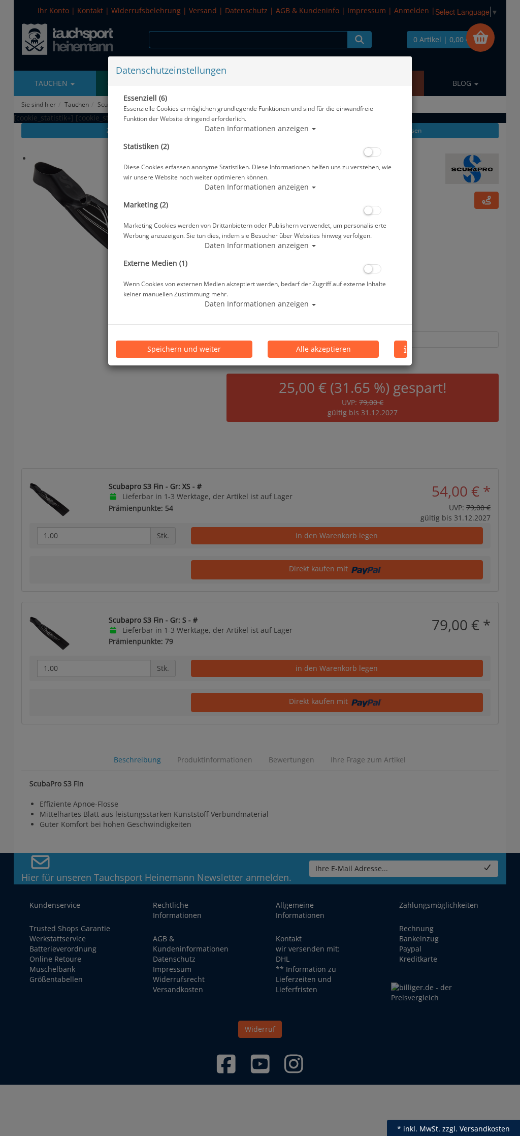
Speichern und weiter (184, 349)
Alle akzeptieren (323, 349)
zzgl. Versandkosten (476, 1128)
